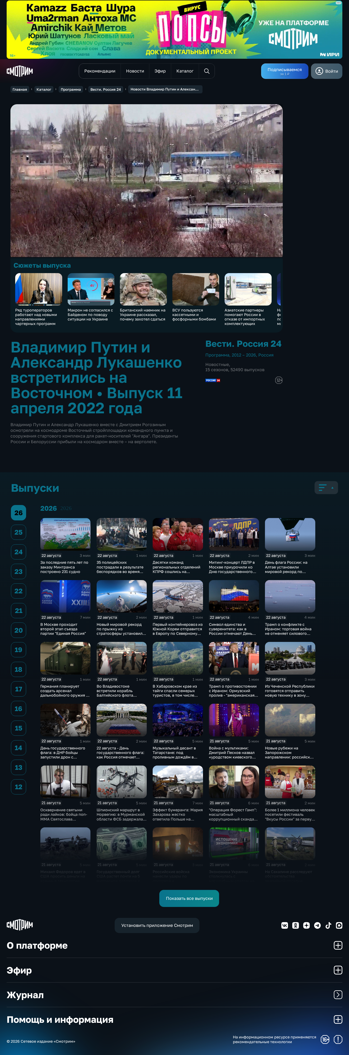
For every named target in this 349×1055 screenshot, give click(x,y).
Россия (266, 354)
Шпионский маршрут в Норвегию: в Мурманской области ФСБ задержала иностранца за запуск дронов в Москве (121, 818)
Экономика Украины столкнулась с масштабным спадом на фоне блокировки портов (233, 878)
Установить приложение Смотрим (157, 925)
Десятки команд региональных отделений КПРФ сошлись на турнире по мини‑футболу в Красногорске (177, 571)
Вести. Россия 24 (105, 89)
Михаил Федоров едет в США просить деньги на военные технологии (62, 876)
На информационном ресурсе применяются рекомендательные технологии (274, 1039)
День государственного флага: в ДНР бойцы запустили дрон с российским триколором (64, 755)
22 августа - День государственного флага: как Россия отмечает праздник (120, 755)
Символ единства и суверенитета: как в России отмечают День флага (230, 631)
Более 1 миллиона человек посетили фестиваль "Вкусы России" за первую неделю (290, 816)
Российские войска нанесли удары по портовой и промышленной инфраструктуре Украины (177, 880)
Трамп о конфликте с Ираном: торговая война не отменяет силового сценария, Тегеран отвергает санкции (288, 633)
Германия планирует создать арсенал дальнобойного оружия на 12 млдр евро (65, 693)
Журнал (25, 994)
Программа (71, 89)
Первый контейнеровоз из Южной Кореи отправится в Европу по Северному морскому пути (178, 631)
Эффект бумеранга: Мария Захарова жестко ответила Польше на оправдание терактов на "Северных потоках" (178, 818)
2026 (66, 508)
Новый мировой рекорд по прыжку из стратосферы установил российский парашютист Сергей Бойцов (120, 633)
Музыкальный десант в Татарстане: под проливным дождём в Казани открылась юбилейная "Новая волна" (177, 757)
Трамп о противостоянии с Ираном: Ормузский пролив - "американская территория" (233, 693)
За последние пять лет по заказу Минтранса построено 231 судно (64, 567)
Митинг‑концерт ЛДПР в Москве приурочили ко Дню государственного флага (232, 569)
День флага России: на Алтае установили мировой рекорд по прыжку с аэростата (286, 569)
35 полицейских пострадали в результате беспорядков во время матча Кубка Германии (120, 569)
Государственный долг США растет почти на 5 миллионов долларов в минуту (118, 878)
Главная (20, 89)
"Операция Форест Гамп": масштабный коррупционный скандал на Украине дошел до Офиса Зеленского (233, 818)
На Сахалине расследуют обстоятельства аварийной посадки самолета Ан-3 (288, 878)
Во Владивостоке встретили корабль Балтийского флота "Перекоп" (115, 693)
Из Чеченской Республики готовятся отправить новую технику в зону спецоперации (290, 693)
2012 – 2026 (244, 354)
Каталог (44, 89)
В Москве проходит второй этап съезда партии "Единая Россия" (63, 629)
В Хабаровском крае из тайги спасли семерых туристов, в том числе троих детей (175, 693)
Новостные (217, 364)
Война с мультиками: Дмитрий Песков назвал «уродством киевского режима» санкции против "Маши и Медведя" (233, 757)
